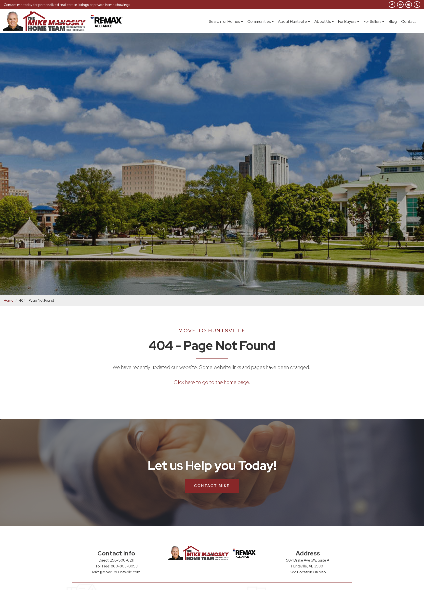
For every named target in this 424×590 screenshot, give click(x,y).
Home (8, 300)
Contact (408, 21)
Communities (259, 21)
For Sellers (372, 21)
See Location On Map (308, 572)
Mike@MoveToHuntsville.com (116, 572)
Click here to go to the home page (211, 382)
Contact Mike (212, 485)
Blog (393, 21)
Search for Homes (224, 21)
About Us (322, 21)
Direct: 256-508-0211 (116, 560)
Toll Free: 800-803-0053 (116, 566)
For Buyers (347, 21)
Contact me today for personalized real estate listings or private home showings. (67, 4)
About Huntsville (292, 21)
